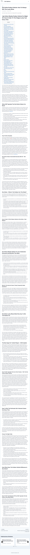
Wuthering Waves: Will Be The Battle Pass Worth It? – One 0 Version (8, 56)
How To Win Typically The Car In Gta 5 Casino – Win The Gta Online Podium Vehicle (9, 43)
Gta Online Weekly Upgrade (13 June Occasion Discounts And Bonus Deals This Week (8, 34)
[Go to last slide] (2, 542)
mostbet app (15, 154)
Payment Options (6, 59)
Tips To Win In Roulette (7, 26)
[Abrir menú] (28, 1)
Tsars (5, 58)
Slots (4, 69)
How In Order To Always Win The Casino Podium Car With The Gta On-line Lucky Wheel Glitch (9, 82)
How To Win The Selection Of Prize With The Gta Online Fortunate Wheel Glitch (8, 51)
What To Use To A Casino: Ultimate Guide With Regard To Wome (22, 541)
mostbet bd (11, 111)
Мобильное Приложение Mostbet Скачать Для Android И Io (7, 541)
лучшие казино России (4, 530)
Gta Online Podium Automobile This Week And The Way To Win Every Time (8, 65)
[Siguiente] (28, 542)
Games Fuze (6, 52)
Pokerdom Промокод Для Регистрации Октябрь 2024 (23, 530)
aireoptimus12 (4, 543)
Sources (5, 70)
